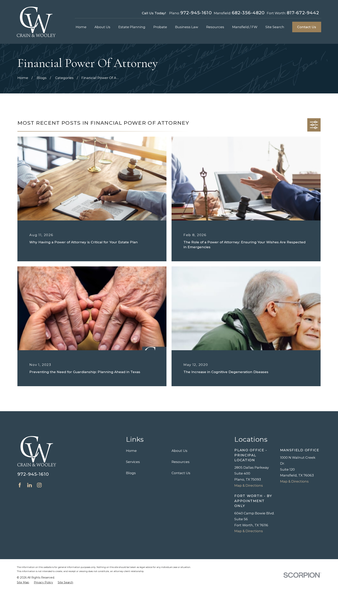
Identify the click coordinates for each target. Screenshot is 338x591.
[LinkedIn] (29, 485)
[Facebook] (19, 485)
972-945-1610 (196, 12)
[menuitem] (23, 582)
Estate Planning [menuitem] (131, 27)
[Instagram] (39, 485)
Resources (181, 462)
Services (133, 462)
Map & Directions (248, 485)
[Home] (36, 21)
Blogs (131, 473)
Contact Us (306, 27)
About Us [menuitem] (102, 27)
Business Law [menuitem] (186, 27)
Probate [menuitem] (160, 27)
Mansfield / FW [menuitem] (244, 27)
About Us (179, 451)
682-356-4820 (248, 12)
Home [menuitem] (81, 27)
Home (131, 451)
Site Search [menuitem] (274, 27)
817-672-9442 (303, 12)
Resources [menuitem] (215, 27)
